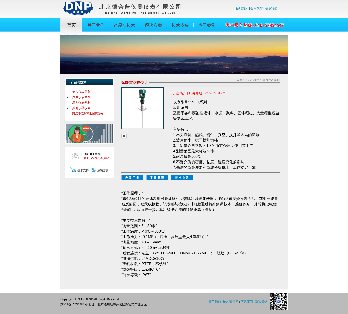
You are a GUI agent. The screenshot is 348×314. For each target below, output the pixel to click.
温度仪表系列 (81, 97)
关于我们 (215, 301)
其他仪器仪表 (81, 108)
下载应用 (247, 301)
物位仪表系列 (81, 91)
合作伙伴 (256, 8)
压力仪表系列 (81, 102)
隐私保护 (261, 301)
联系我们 (271, 8)
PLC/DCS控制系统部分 (87, 113)
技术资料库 (230, 301)
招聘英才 (242, 8)
